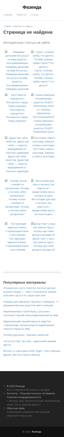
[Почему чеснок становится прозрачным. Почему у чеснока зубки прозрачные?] (17, 195)
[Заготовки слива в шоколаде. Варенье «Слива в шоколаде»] (43, 145)
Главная (7, 14)
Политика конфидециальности (24, 397)
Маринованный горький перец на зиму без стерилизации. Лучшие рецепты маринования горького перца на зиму (28, 325)
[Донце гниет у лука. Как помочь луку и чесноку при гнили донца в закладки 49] (43, 234)
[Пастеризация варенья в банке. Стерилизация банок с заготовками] (17, 234)
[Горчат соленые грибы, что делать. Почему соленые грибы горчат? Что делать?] (43, 66)
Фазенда (32, 7)
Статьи (34, 14)
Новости (21, 14)
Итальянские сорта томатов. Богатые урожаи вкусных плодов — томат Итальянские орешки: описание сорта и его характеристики (30, 291)
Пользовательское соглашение (37, 393)
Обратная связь (16, 408)
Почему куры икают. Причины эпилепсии (25, 334)
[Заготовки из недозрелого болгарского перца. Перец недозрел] (17, 106)
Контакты (12, 393)
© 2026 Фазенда (16, 386)
